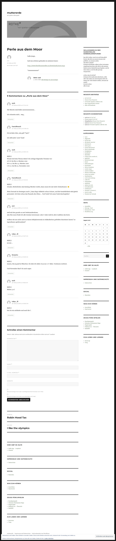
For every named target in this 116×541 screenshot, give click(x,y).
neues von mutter (89, 174)
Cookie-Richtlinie (48, 538)
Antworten (11, 119)
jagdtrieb (87, 158)
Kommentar (11, 338)
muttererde (14, 12)
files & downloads (90, 149)
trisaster (10, 450)
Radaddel (10, 508)
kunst (86, 162)
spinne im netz (89, 185)
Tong (9, 522)
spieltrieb (87, 183)
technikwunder (89, 187)
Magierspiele (11, 504)
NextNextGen (88, 176)
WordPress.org (89, 211)
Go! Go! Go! (88, 98)
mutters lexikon (89, 171)
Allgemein (87, 138)
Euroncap (11, 520)
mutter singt (88, 169)
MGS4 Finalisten (89, 167)
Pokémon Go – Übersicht (15, 506)
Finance (87, 119)
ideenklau (87, 155)
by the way (88, 140)
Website (10, 381)
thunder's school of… (90, 190)
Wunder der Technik (90, 194)
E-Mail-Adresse (13, 372)
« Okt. (88, 246)
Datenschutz (11, 462)
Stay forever (11, 489)
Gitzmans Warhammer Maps (16, 503)
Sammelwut (88, 181)
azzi (8, 60)
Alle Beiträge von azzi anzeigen (49, 79)
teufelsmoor (88, 188)
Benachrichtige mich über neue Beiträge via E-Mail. (21, 396)
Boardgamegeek (12, 501)
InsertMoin (11, 487)
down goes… (88, 146)
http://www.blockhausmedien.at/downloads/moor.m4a (46, 65)
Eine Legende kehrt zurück (92, 103)
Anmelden (87, 206)
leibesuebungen (89, 163)
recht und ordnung (90, 178)
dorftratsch (88, 144)
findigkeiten (88, 151)
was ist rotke (88, 192)
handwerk (87, 153)
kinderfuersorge (89, 160)
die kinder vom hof (12, 65)
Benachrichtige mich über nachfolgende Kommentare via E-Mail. (25, 391)
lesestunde (88, 165)
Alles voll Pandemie (90, 105)
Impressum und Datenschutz (22, 533)
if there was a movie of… (91, 156)
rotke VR (87, 180)
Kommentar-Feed (90, 210)
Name (9, 364)
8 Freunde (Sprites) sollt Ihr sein (93, 101)
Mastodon (11, 475)
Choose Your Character (91, 100)
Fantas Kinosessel (90, 147)
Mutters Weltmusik (90, 172)
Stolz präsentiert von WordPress (41, 533)
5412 (86, 137)
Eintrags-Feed (89, 208)
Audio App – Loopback (14, 448)
